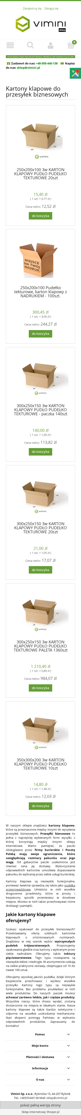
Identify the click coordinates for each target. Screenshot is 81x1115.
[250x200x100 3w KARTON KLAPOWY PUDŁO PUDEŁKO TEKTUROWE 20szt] (40, 138)
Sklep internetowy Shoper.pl (40, 1112)
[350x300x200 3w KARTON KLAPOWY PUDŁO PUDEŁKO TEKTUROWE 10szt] (40, 731)
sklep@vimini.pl (56, 1098)
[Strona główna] (40, 23)
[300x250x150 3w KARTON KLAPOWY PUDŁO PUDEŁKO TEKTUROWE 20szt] (40, 495)
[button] (10, 45)
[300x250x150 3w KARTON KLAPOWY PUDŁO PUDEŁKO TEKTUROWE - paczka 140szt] (40, 377)
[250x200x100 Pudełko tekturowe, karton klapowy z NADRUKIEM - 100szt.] (40, 259)
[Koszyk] (71, 45)
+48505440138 (29, 1098)
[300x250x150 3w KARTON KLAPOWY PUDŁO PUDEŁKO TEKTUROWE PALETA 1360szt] (40, 613)
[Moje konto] (50, 45)
